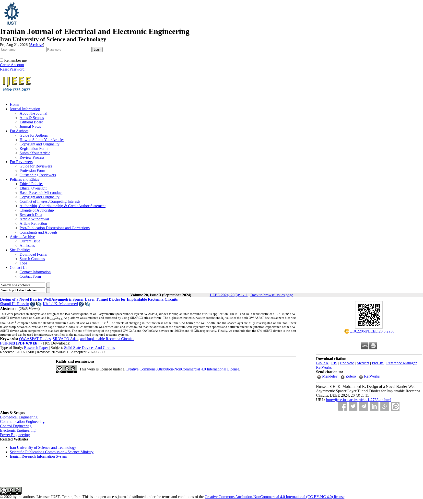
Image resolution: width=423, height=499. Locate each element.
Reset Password (12, 69)
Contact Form (30, 276)
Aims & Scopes (32, 118)
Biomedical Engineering (18, 417)
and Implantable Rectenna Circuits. (107, 339)
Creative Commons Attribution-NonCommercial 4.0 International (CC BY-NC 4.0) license (274, 497)
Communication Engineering (22, 421)
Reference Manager (401, 363)
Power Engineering (15, 435)
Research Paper (36, 347)
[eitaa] (395, 406)
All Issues (27, 245)
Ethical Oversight (33, 188)
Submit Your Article (35, 153)
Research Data (31, 215)
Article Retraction (33, 223)
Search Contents (32, 259)
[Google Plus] (384, 406)
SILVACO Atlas (65, 339)
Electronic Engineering (17, 430)
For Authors (19, 131)
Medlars (363, 363)
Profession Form (32, 170)
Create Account (12, 65)
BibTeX (322, 363)
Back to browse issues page (271, 295)
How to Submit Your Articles (42, 140)
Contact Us (18, 267)
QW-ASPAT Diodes (35, 339)
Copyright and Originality (39, 144)
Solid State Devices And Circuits (89, 347)
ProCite (378, 363)
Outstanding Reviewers (38, 175)
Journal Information (25, 109)
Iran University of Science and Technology (43, 447)
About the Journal (33, 113)
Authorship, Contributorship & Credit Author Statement (63, 206)
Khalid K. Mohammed (60, 304)
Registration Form (33, 148)
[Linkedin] (374, 406)
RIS (334, 363)
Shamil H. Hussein (14, 304)
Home (14, 104)
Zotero (351, 376)
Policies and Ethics (24, 179)
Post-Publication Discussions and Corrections (55, 228)
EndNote (347, 363)
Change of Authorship (37, 210)
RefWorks (324, 367)
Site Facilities (20, 250)
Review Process (32, 157)
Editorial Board (31, 122)
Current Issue (30, 241)
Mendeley (330, 376)
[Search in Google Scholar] (32, 305)
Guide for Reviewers (36, 166)
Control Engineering (16, 426)
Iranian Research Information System (38, 456)
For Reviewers (21, 162)
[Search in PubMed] (38, 305)
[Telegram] (363, 406)
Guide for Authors (34, 135)
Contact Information (35, 272)
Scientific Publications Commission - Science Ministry (52, 452)
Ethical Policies (31, 184)
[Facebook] (342, 406)
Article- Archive (22, 237)
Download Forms (33, 254)
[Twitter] (353, 406)
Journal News (30, 126)
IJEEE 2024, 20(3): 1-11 (229, 295)
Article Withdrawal (34, 219)
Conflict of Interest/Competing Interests (50, 201)
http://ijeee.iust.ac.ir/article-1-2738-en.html (358, 400)
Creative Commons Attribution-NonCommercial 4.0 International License (182, 369)
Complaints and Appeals (38, 232)
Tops (23, 263)
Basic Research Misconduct (41, 192)
